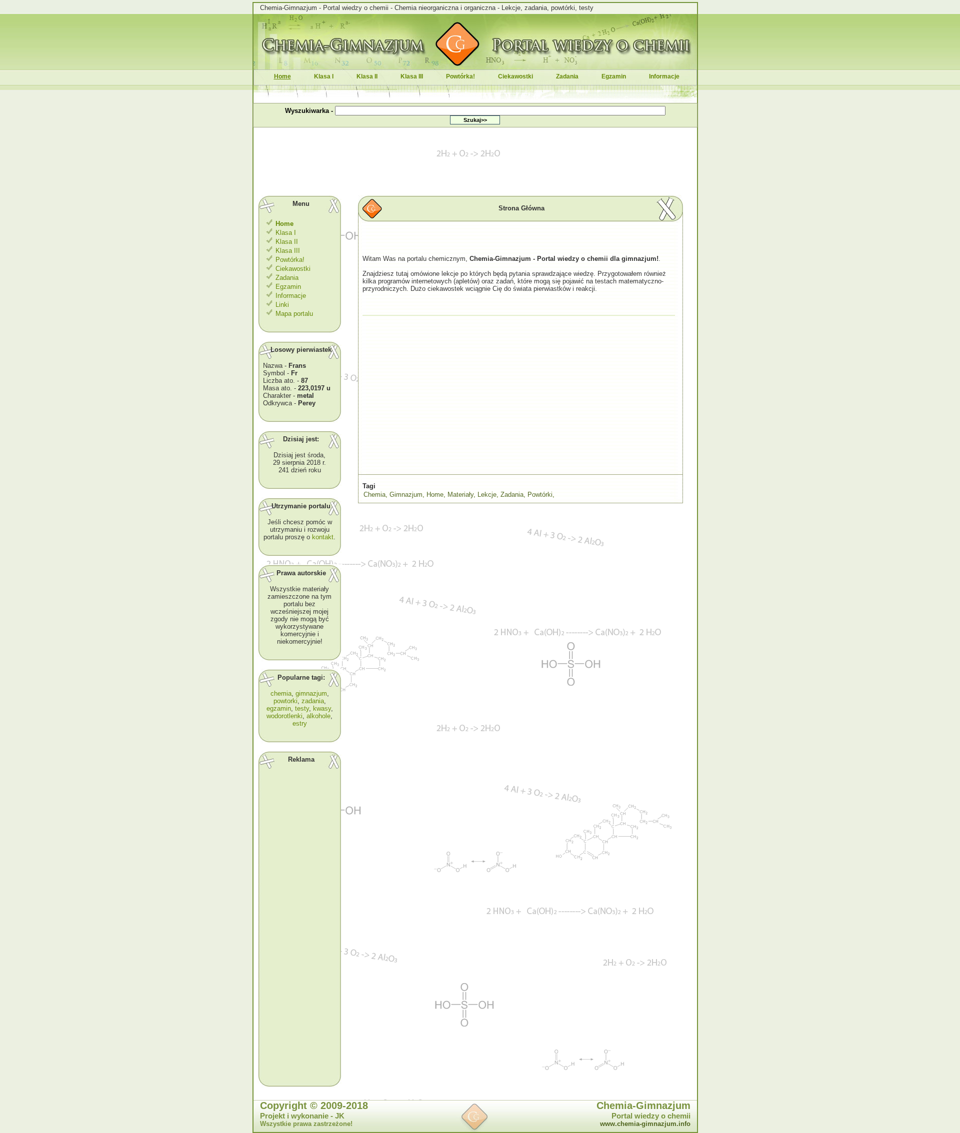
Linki (281, 304)
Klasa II (367, 76)
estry (299, 723)
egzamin (278, 708)
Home (435, 494)
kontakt (323, 537)
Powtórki (540, 494)
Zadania (567, 76)
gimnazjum (311, 693)
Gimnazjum (406, 494)
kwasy (322, 708)
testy (302, 708)
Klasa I (324, 76)
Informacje (664, 76)
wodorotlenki (284, 716)
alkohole (318, 716)
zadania (313, 701)
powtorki (286, 701)
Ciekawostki (515, 76)
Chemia (375, 494)
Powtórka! (460, 76)
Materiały (461, 494)
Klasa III (411, 76)
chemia (281, 693)
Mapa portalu (293, 313)
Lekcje (487, 494)
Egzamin (614, 76)
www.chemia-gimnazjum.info (645, 1124)
